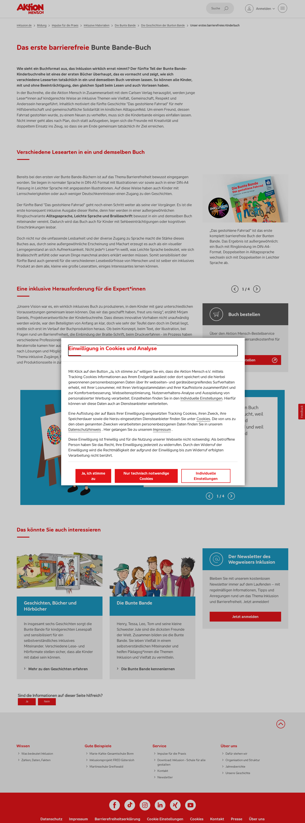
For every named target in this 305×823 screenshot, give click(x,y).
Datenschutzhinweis (84, 429)
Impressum (162, 429)
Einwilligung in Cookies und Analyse (112, 348)
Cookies (203, 418)
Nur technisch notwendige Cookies (146, 476)
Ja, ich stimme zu (93, 476)
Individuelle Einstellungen (201, 398)
